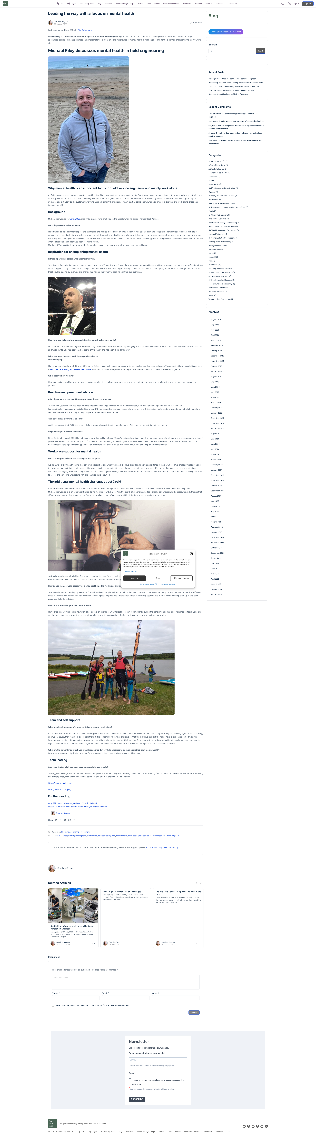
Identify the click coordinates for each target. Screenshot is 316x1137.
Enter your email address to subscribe (147, 1053)
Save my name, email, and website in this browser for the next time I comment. (93, 1005)
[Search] (282, 3)
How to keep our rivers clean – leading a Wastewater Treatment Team (235, 83)
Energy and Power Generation (220, 203)
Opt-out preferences (147, 584)
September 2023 (218, 491)
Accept (134, 578)
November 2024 (217, 423)
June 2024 (215, 444)
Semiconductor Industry (217, 276)
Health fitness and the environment (75, 832)
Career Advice (214, 184)
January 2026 (216, 351)
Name (56, 993)
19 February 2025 (63, 945)
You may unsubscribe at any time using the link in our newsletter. (152, 1089)
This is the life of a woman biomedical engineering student (231, 90)
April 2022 (215, 579)
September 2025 (218, 371)
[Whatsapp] (69, 820)
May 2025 (215, 392)
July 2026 (215, 325)
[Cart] (289, 3)
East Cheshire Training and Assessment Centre (70, 369)
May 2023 (215, 511)
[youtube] (261, 1126)
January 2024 (216, 470)
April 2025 (215, 397)
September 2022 (218, 553)
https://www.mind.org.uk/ (59, 789)
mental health (121, 836)
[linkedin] (257, 1126)
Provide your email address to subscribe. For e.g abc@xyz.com (152, 1066)
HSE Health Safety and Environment (222, 230)
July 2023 (215, 501)
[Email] (73, 820)
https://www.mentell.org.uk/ (60, 783)
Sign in (296, 4)
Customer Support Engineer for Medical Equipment (228, 94)
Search (212, 44)
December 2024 (217, 418)
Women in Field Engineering (219, 299)
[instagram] (253, 1126)
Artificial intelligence (216, 169)
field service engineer (106, 836)
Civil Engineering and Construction (221, 188)
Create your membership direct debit (226, 32)
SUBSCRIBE (137, 1099)
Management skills (215, 245)
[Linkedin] (60, 820)
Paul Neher (213, 140)
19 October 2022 (168, 945)
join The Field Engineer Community (162, 847)
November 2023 (217, 480)
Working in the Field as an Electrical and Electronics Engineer (232, 79)
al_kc (210, 133)
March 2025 (216, 402)
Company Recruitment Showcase (221, 196)
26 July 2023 (114, 945)
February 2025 (217, 408)
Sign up (308, 4)
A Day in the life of (215, 161)
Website (156, 993)
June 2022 (215, 568)
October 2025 (216, 366)
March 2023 (216, 522)
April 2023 (215, 517)
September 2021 (217, 594)
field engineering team (77, 836)
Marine (211, 253)
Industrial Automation (216, 234)
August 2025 (216, 377)
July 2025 (215, 382)
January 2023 (216, 532)
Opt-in (132, 1073)
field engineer (62, 836)
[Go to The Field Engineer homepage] (5, 3)
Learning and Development (219, 242)
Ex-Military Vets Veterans (218, 215)
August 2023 (216, 496)
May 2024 (215, 449)
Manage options (181, 578)
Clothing (211, 192)
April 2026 (215, 335)
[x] (266, 1126)
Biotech (211, 180)
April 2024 (215, 454)
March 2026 (216, 340)
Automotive (212, 177)
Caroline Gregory (61, 21)
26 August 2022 (60, 24)
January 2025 (216, 413)
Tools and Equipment (216, 288)
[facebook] (248, 1126)
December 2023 (217, 475)
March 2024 (216, 460)
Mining (211, 261)
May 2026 (215, 330)
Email (105, 993)
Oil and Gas (212, 265)
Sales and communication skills (220, 272)
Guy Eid (211, 126)
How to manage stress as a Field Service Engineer (244, 121)
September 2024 (218, 428)
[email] (244, 1126)
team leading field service (138, 836)
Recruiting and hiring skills (218, 268)
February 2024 (217, 465)
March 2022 (216, 584)
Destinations (213, 199)
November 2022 (217, 543)
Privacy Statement (161, 584)
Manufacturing (214, 249)
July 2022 (215, 563)
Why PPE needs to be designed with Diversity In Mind (72, 803)
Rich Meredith (214, 121)
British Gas (75, 219)
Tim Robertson (85, 30)
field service (92, 836)
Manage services (131, 571)
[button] (191, 554)
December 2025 (217, 356)
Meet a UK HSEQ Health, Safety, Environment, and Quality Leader (77, 806)
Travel (210, 295)
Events (211, 211)
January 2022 (216, 589)
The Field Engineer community (220, 284)
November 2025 (217, 361)
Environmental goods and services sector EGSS (227, 207)
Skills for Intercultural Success (220, 280)
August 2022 (216, 558)
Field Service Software (217, 219)
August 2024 (216, 434)
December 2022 (217, 537)
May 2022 (215, 574)
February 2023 (217, 527)
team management (157, 836)
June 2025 (215, 387)
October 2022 (216, 548)
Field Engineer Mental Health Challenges (122, 891)
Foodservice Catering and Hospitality (222, 222)
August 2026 (216, 319)
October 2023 (216, 485)
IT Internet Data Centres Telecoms (221, 238)
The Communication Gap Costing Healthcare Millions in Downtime (233, 86)
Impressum (172, 584)
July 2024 (215, 439)
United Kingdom (172, 836)
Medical (211, 257)
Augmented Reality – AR (217, 173)
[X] (65, 820)
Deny (158, 578)
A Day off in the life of (216, 165)
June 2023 (215, 506)
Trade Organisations (216, 291)
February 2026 (217, 345)
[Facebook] (56, 820)
